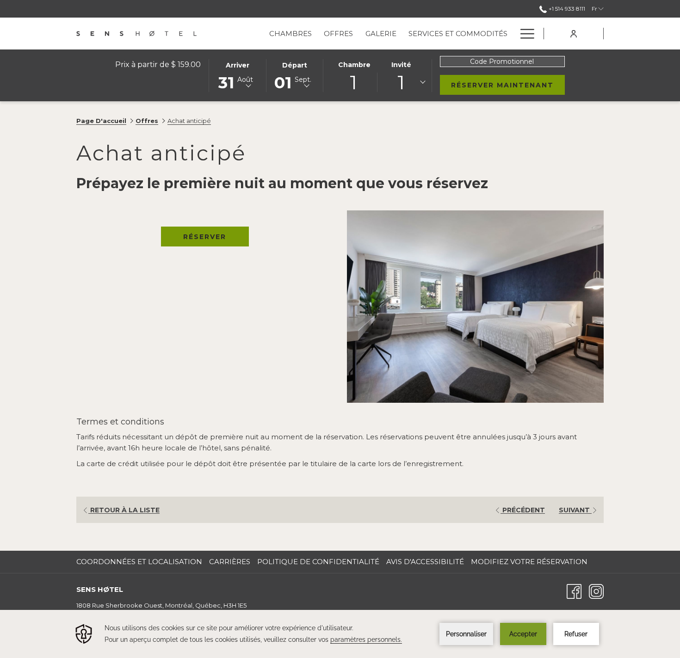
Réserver (204, 237)
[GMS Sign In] (573, 33)
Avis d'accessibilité (425, 561)
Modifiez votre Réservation (529, 561)
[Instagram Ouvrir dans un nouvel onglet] (596, 590)
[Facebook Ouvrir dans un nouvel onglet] (574, 590)
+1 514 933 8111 (566, 8)
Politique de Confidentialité (318, 561)
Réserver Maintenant (508, 84)
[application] (340, 634)
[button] (237, 75)
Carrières (231, 561)
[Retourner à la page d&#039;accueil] (136, 33)
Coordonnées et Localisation (139, 561)
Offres (147, 120)
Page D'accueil (101, 120)
